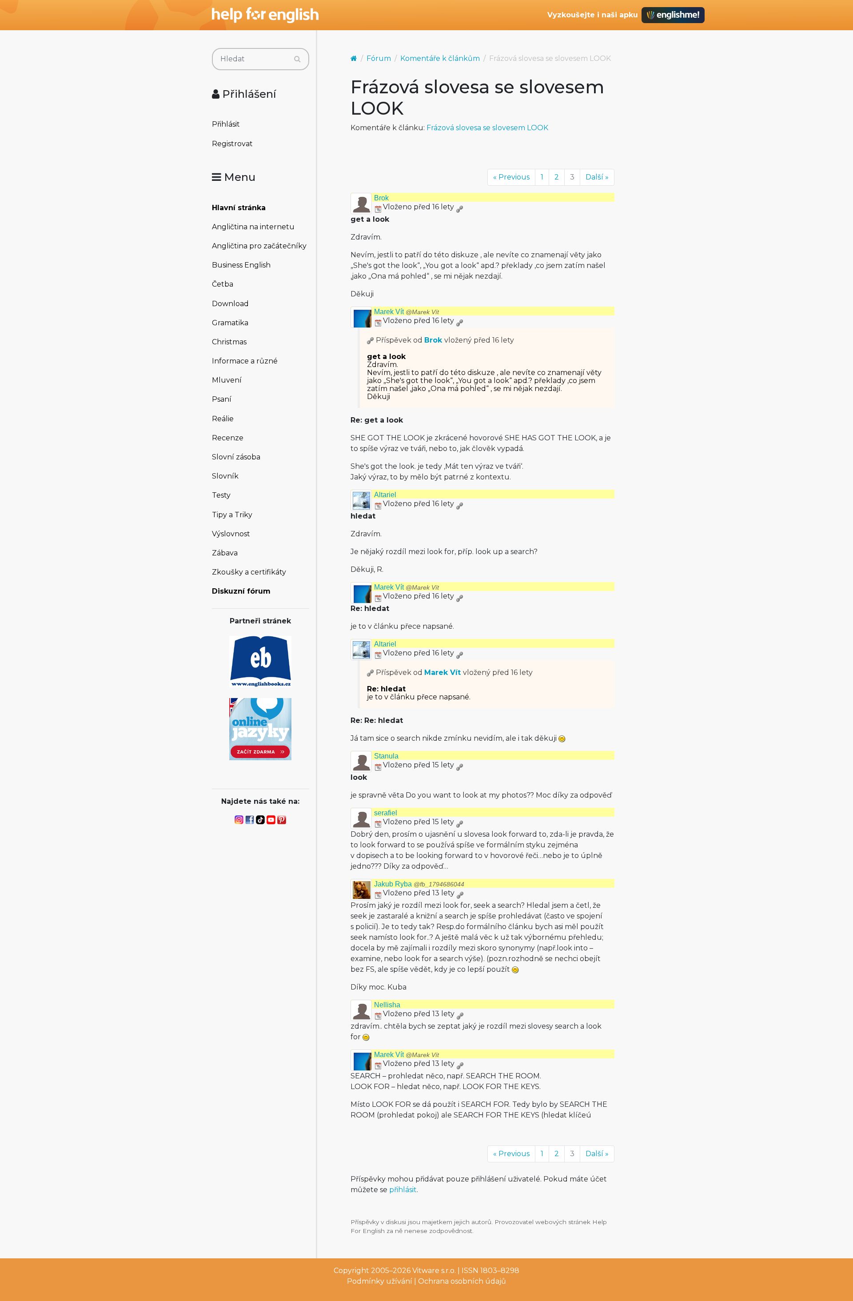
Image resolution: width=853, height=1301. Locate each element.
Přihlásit (226, 124)
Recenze (227, 438)
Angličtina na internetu (253, 227)
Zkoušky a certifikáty (249, 572)
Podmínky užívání (379, 1281)
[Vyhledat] (297, 59)
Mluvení (227, 380)
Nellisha (387, 1005)
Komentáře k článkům (440, 58)
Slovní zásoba (236, 457)
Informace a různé (245, 361)
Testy (221, 495)
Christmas (229, 342)
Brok (381, 198)
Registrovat (232, 144)
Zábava (225, 553)
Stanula (386, 756)
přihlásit (403, 1189)
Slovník (225, 476)
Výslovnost (231, 534)
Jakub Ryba (419, 884)
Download (230, 303)
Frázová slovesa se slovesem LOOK (487, 128)
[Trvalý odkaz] (459, 207)
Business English (241, 265)
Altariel (385, 495)
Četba (222, 284)
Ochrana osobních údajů (462, 1281)
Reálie (223, 419)
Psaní (221, 399)
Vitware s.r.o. (434, 1270)
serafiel (385, 813)
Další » (597, 177)
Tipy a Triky (232, 515)
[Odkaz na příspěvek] (370, 340)
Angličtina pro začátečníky (259, 246)
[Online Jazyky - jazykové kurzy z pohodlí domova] (260, 728)
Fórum (379, 58)
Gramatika (230, 323)
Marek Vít (406, 311)
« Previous (511, 177)
